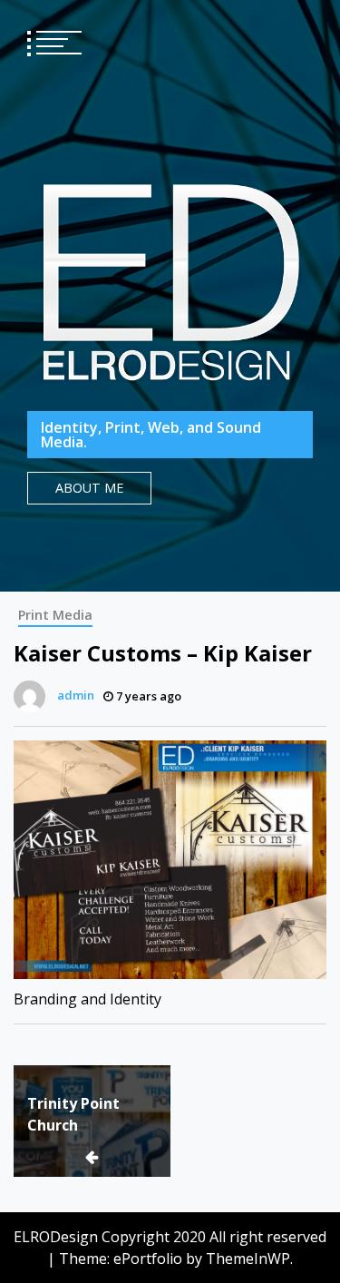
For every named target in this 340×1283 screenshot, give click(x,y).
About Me (89, 487)
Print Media (55, 614)
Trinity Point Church (73, 1114)
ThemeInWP (248, 1258)
